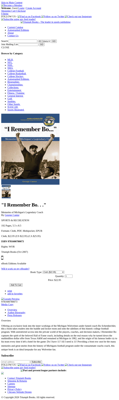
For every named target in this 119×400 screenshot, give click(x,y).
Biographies (13, 82)
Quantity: (59, 276)
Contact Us (12, 35)
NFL (10, 62)
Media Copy (7, 304)
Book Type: (36, 272)
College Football (15, 70)
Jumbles (11, 101)
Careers (11, 383)
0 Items (4, 13)
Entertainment (14, 90)
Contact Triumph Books (19, 378)
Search (4, 41)
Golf (10, 98)
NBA (10, 68)
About (10, 33)
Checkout (21, 11)
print (9, 291)
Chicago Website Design (19, 392)
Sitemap (11, 386)
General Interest (15, 96)
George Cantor (12, 215)
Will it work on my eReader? (15, 268)
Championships (15, 84)
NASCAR (12, 107)
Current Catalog (15, 27)
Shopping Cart (8, 11)
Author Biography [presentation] (16, 312)
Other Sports (13, 104)
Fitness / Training (16, 93)
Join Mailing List (9, 44)
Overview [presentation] (12, 309)
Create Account (33, 8)
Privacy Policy (14, 389)
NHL (10, 65)
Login (21, 8)
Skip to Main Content (11, 2)
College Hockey (15, 76)
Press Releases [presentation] (14, 315)
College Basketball (16, 73)
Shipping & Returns (17, 381)
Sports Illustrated (15, 109)
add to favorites (14, 293)
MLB (10, 59)
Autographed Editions (18, 30)
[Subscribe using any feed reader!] (18, 19)
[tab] (62, 309)
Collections (13, 87)
